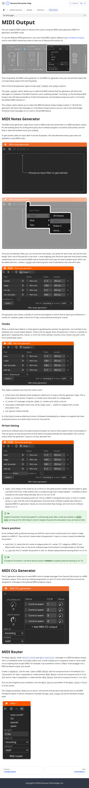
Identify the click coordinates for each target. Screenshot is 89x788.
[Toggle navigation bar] (3, 3)
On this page (8, 15)
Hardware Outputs (76, 37)
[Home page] (4, 10)
